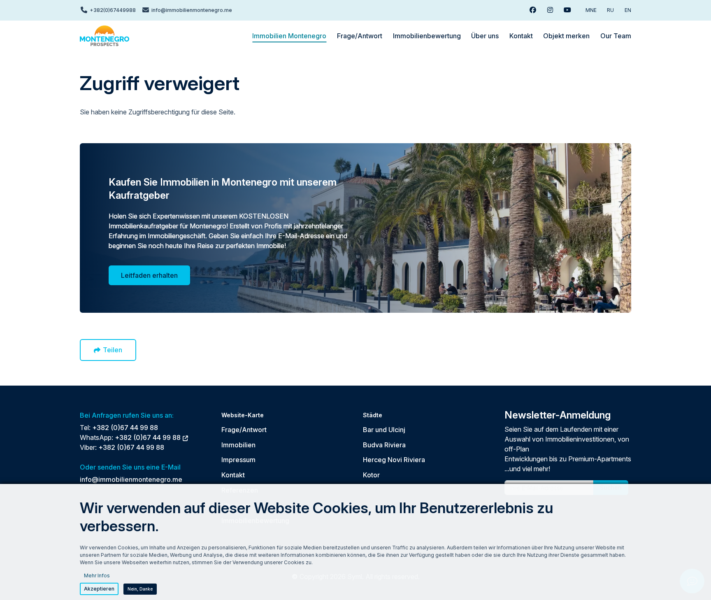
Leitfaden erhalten (149, 275)
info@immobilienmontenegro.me (131, 479)
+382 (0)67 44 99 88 (125, 427)
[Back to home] (104, 36)
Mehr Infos (97, 575)
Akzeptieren (99, 589)
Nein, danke (140, 588)
